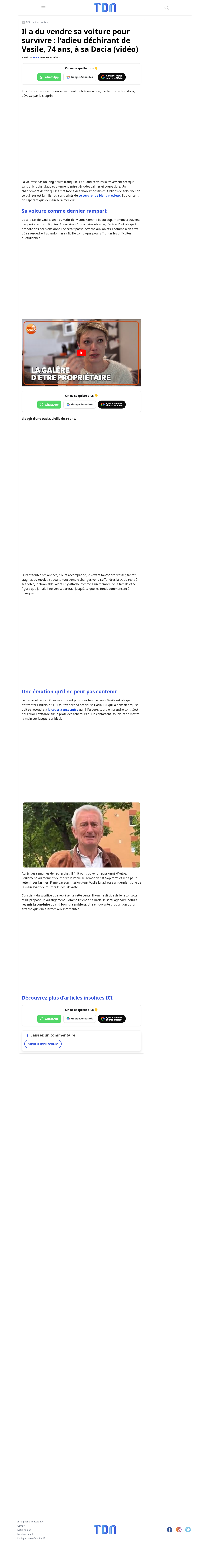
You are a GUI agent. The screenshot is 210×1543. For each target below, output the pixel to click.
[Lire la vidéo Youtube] (81, 352)
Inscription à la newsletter (30, 1521)
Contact (21, 1525)
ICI (109, 997)
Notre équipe (24, 1529)
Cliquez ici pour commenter (43, 1043)
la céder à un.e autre (63, 709)
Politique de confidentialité (31, 1538)
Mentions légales (26, 1533)
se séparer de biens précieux (100, 195)
